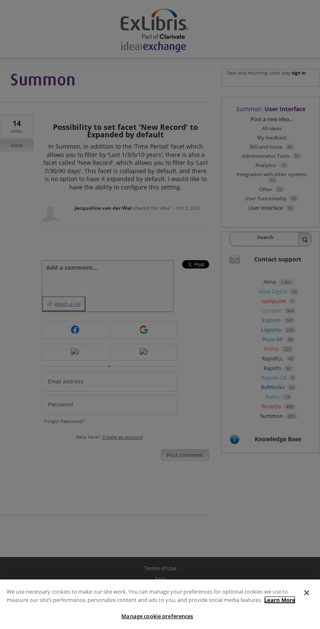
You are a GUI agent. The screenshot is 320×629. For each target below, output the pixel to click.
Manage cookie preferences (157, 616)
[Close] (307, 593)
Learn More (279, 600)
